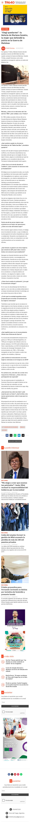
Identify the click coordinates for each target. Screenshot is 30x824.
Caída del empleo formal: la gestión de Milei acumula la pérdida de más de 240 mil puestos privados (13, 538)
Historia (4, 430)
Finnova (22, 427)
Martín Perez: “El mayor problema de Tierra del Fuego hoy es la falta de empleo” (16, 677)
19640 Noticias (10, 48)
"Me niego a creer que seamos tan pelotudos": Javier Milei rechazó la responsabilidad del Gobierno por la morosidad (14, 486)
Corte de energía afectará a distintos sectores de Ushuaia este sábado (17, 669)
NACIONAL (5, 29)
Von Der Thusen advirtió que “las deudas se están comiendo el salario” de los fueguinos (16, 661)
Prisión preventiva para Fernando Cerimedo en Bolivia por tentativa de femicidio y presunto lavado (14, 590)
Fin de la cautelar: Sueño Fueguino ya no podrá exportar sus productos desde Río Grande (17, 684)
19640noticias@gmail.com (16, 817)
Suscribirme (15, 706)
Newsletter (7, 692)
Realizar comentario (15, 441)
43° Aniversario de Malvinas (10, 427)
